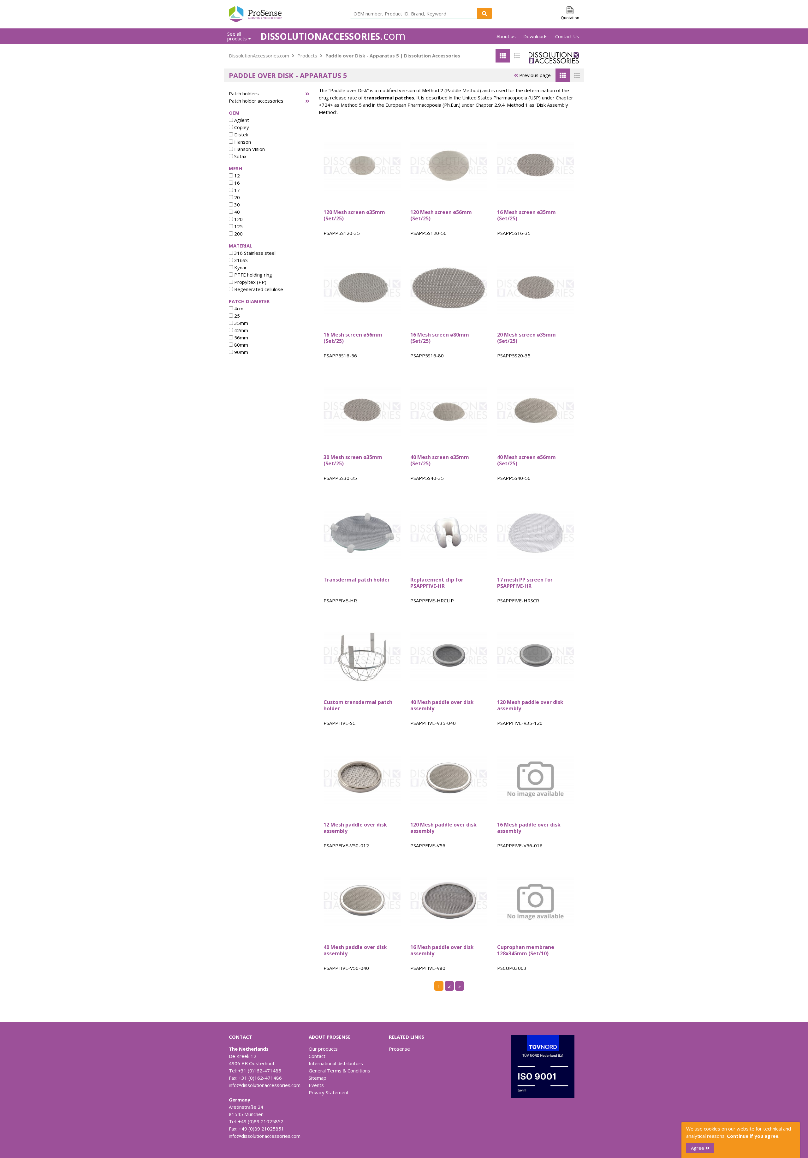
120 (238, 219)
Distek (240, 134)
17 (236, 190)
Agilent (241, 120)
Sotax (240, 156)
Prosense (399, 1049)
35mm (240, 323)
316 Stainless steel (254, 253)
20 (236, 197)
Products (307, 55)
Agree (698, 1148)
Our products (323, 1049)
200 (238, 233)
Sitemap (317, 1078)
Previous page (534, 75)
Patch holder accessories (256, 101)
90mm (240, 352)
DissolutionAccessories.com (259, 55)
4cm (238, 308)
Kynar (240, 267)
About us (506, 36)
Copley (241, 127)
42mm (240, 330)
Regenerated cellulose (258, 289)
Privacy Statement (329, 1092)
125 (238, 226)
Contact (317, 1056)
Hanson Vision (249, 149)
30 (236, 204)
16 (236, 183)
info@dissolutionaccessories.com (264, 1085)
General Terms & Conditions (339, 1070)
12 (236, 175)
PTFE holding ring (252, 275)
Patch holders (244, 93)
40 (236, 212)
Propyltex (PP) (249, 282)
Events (316, 1085)
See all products (237, 36)
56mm (240, 337)
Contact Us (567, 36)
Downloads (535, 36)
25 (236, 316)
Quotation (570, 18)
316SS (240, 260)
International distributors (336, 1063)
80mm (240, 345)
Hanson (242, 142)
